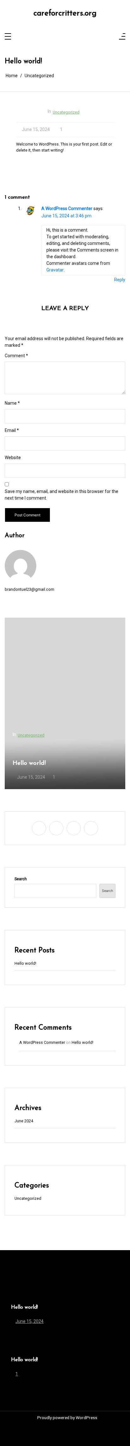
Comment (16, 355)
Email (12, 430)
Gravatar (55, 269)
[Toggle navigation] (8, 37)
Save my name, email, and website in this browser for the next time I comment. (61, 495)
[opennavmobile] (122, 37)
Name (12, 403)
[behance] (77, 37)
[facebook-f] (53, 37)
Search (21, 879)
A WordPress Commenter (66, 208)
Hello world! (29, 763)
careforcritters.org (65, 13)
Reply (119, 279)
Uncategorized (66, 112)
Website (13, 457)
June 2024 (24, 1121)
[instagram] (61, 37)
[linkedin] (69, 37)
